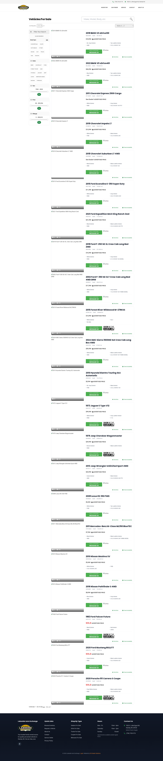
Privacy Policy (48, 741)
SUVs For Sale (75, 728)
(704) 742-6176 (131, 733)
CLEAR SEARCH (39, 36)
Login (81, 753)
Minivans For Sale (76, 737)
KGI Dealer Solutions (95, 753)
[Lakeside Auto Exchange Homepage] (28, 728)
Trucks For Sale (75, 731)
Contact (46, 734)
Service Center (48, 737)
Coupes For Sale (76, 734)
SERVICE (123, 7)
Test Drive (116, 57)
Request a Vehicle (49, 728)
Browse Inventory (49, 725)
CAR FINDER (114, 7)
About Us (47, 731)
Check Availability (128, 57)
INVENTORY (104, 7)
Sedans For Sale (76, 725)
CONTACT (132, 7)
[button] (92, 39)
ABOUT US (141, 7)
